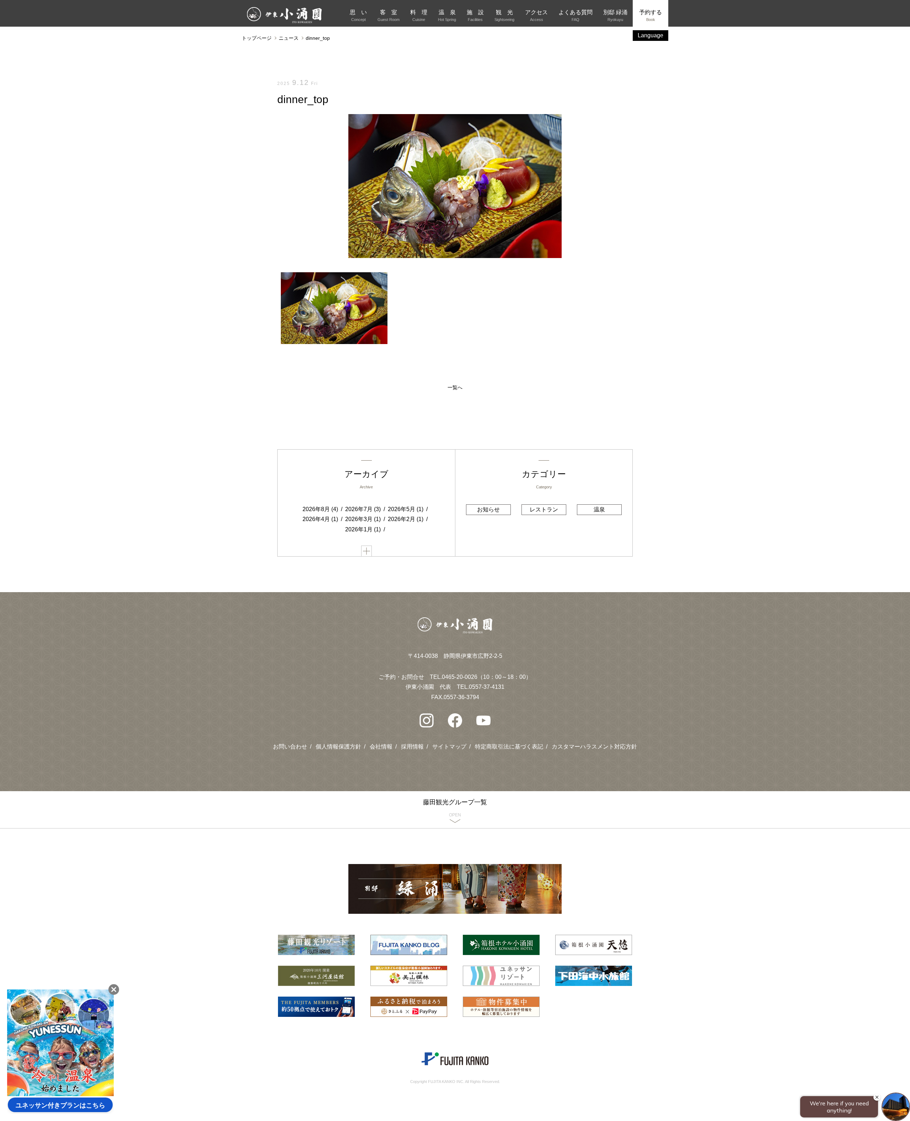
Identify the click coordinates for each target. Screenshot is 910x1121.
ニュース (289, 38)
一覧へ (455, 387)
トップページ (257, 38)
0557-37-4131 (486, 687)
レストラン (544, 509)
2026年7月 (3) (363, 509)
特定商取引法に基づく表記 (509, 747)
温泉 (599, 509)
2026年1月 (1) (363, 529)
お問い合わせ (290, 747)
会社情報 (381, 747)
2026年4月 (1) (320, 519)
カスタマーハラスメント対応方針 (594, 747)
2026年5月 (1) (405, 509)
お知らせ (488, 509)
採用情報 (412, 747)
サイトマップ (449, 747)
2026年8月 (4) (320, 509)
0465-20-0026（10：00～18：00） (486, 677)
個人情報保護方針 (338, 747)
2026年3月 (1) (363, 519)
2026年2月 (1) (405, 519)
